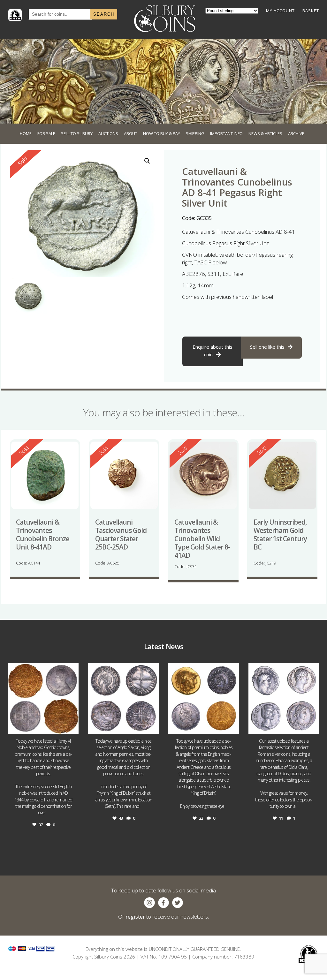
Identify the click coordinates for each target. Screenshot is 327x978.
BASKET (310, 10)
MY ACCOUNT (280, 10)
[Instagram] (72, 726)
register (135, 916)
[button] (147, 161)
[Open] (43, 698)
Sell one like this (267, 347)
